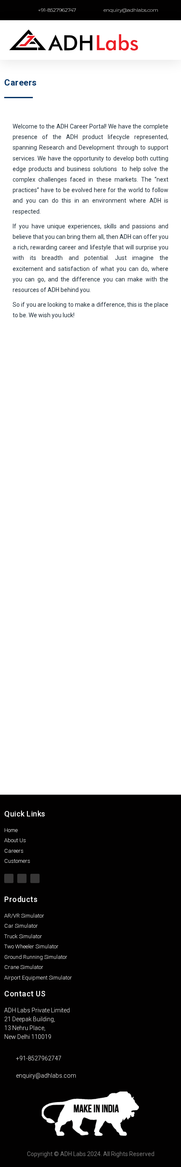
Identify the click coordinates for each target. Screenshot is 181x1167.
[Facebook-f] (22, 878)
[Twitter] (8, 878)
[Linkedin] (35, 878)
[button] (169, 40)
